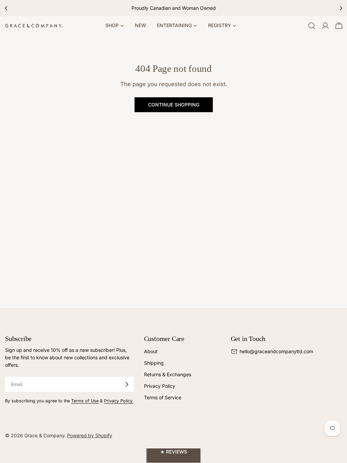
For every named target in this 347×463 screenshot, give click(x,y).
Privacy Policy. (119, 400)
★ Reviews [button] (173, 452)
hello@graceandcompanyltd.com (276, 351)
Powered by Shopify (89, 435)
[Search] (312, 26)
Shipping (154, 363)
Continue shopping (173, 104)
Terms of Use (85, 400)
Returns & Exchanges (167, 374)
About (151, 351)
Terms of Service (162, 397)
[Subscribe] (126, 384)
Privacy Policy (159, 386)
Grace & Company (44, 435)
